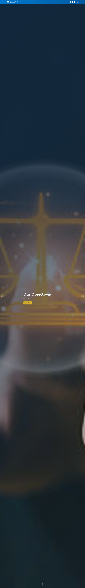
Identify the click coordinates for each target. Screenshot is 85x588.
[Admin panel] (77, 2)
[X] (72, 2)
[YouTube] (74, 2)
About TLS (27, 305)
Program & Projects (37, 1)
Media (49, 1)
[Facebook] (71, 2)
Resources (45, 1)
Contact (63, 1)
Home (27, 1)
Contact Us (36, 305)
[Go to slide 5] (44, 586)
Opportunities (54, 1)
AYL (59, 1)
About (31, 1)
